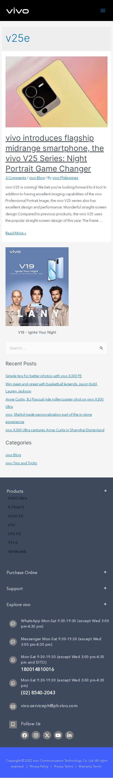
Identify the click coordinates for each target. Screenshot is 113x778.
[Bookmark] (13, 724)
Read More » (16, 233)
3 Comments (16, 177)
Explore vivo (18, 605)
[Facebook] (24, 735)
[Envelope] (13, 706)
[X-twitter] (47, 735)
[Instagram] (36, 735)
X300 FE (15, 516)
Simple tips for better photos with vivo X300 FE (44, 376)
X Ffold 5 (16, 507)
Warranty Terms (90, 766)
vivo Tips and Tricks (21, 463)
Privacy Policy (39, 766)
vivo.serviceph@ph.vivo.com (49, 706)
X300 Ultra (17, 498)
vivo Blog (37, 177)
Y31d (12, 542)
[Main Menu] (103, 10)
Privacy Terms (63, 766)
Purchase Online (22, 573)
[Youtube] (58, 735)
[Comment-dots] (13, 624)
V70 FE (14, 534)
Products (15, 491)
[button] (56, 574)
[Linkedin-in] (69, 735)
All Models (17, 551)
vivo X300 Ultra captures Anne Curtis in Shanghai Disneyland (55, 430)
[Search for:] (56, 348)
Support (15, 589)
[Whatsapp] (13, 660)
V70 (11, 525)
